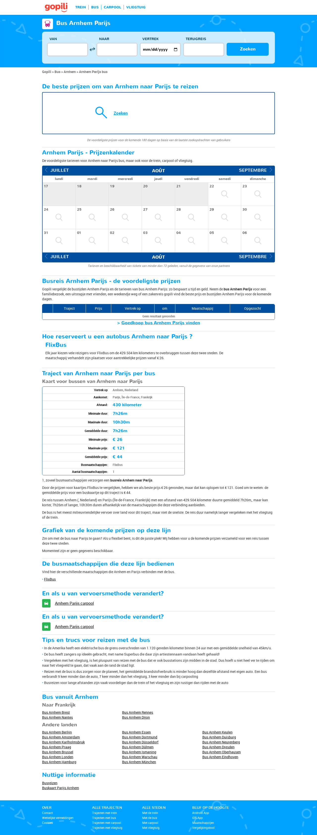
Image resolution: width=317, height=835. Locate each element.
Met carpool (150, 823)
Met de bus (149, 818)
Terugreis (196, 39)
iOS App (197, 818)
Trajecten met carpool (106, 823)
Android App (200, 813)
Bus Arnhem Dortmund (139, 737)
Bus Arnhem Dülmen (138, 747)
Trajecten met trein (104, 813)
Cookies (47, 823)
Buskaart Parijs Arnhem (60, 787)
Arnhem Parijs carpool (74, 603)
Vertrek (150, 39)
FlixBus (50, 579)
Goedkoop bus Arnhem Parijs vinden (160, 323)
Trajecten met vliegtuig (107, 828)
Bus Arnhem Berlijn (57, 732)
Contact (47, 813)
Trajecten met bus (104, 818)
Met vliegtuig (150, 828)
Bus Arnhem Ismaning (139, 752)
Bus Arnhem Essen (136, 732)
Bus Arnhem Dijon (136, 717)
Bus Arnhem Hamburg (59, 761)
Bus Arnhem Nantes (57, 717)
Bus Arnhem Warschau (139, 757)
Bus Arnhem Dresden (218, 747)
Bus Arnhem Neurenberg (221, 742)
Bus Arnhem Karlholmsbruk (63, 742)
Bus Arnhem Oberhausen (221, 752)
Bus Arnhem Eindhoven (220, 757)
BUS (95, 7)
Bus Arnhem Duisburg (219, 737)
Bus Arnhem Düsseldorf (140, 742)
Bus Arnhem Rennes (137, 712)
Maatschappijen (203, 823)
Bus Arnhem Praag (56, 747)
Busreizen (49, 783)
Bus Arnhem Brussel (57, 752)
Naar (104, 39)
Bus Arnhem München (139, 761)
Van (53, 39)
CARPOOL (112, 7)
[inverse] (92, 49)
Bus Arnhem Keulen (217, 732)
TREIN (80, 7)
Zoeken (248, 49)
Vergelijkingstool (203, 828)
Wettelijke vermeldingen (58, 818)
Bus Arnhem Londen (57, 757)
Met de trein (150, 813)
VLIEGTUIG (136, 7)
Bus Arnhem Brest (56, 712)
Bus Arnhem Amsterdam (61, 737)
